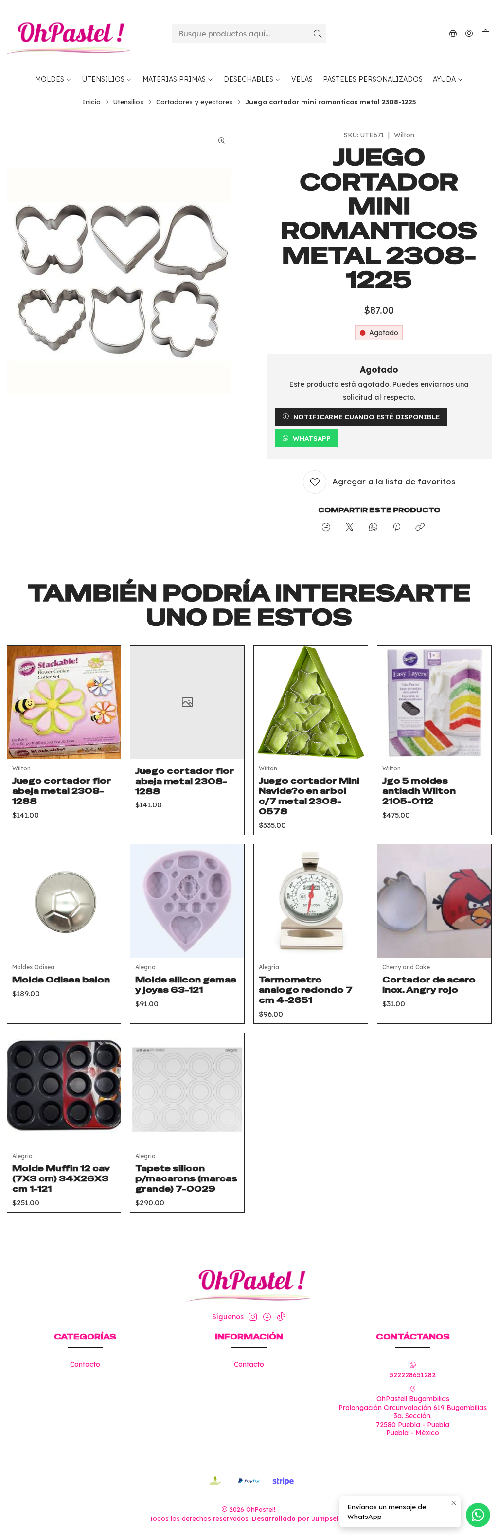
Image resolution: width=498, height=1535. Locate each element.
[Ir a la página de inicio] (68, 33)
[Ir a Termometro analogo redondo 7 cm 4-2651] (311, 901)
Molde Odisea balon (61, 979)
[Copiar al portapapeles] (420, 527)
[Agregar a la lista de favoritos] (106, 690)
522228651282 (413, 1375)
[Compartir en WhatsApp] (373, 527)
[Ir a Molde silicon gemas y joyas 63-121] (187, 901)
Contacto (85, 1364)
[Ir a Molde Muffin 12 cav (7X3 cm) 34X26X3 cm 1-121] (64, 1090)
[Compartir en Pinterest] (397, 527)
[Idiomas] (453, 33)
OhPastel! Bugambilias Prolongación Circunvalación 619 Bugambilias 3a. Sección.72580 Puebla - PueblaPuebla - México (412, 1415)
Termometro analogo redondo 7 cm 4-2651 (306, 989)
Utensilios (128, 101)
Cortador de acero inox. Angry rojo (429, 984)
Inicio (91, 101)
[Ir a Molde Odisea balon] (64, 901)
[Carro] (485, 33)
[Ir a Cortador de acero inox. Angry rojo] (434, 901)
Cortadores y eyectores (194, 101)
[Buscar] (318, 33)
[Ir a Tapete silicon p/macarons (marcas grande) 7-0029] (187, 1090)
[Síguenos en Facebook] (267, 1316)
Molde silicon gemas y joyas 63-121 (185, 984)
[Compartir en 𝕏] (349, 527)
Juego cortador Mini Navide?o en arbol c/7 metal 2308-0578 (309, 796)
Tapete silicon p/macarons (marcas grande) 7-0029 (186, 1178)
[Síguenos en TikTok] (281, 1316)
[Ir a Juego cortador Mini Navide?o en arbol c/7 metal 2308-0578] (311, 703)
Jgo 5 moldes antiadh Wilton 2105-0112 (419, 790)
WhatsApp (312, 438)
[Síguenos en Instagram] (253, 1316)
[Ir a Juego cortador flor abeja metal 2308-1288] (64, 703)
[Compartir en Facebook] (326, 527)
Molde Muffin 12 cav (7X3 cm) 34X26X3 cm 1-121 (61, 1178)
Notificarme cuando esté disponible (366, 416)
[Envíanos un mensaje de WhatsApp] (478, 1515)
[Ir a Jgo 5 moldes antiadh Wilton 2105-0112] (434, 703)
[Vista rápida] (106, 714)
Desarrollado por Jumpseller (299, 1518)
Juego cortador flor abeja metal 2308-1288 (61, 790)
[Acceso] (469, 33)
